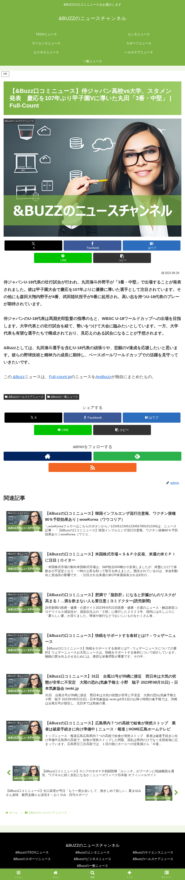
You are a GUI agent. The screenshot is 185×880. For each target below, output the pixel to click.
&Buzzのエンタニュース (92, 852)
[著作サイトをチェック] (48, 456)
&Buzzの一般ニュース (64, 396)
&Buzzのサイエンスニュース (153, 852)
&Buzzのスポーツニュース (32, 859)
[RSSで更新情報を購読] (92, 467)
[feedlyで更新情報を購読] (137, 456)
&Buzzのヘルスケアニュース (26, 396)
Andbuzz (103, 377)
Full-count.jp (60, 377)
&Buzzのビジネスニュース (92, 859)
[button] (122, 258)
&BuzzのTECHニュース (32, 852)
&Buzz (18, 377)
